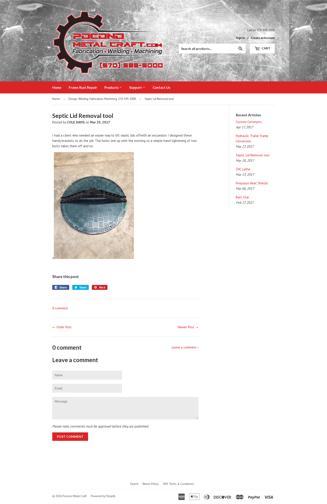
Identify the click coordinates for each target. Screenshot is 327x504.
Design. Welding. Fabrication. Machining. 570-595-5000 (102, 99)
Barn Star (242, 197)
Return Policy (151, 484)
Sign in (240, 38)
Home (56, 87)
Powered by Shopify (103, 496)
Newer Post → (188, 327)
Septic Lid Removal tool (253, 155)
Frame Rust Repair (83, 87)
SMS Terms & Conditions (178, 484)
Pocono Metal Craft (74, 496)
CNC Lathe (243, 169)
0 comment (60, 308)
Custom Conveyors (249, 122)
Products (111, 87)
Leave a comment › (185, 347)
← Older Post (62, 327)
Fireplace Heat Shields (252, 183)
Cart (265, 48)
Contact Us (161, 87)
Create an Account (263, 38)
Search (134, 484)
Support (136, 87)
